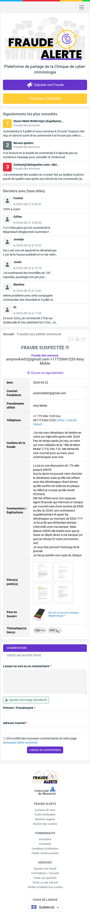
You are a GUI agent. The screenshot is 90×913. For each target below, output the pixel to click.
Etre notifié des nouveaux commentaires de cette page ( (40, 740)
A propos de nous (45, 809)
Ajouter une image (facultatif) (27, 700)
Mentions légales (45, 819)
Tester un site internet (45, 882)
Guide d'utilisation (45, 814)
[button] (84, 339)
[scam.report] (77, 339)
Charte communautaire (45, 853)
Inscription (45, 839)
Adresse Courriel (15, 723)
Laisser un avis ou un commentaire (27, 666)
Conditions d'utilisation (45, 848)
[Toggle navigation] (81, 7)
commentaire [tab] (16, 648)
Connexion (45, 843)
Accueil (8, 334)
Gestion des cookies (45, 823)
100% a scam (11, 209)
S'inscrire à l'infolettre (45, 99)
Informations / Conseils (45, 873)
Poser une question (45, 877)
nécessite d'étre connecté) (21, 742)
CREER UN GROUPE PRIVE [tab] (24, 655)
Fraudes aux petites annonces (39, 334)
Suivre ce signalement (47, 373)
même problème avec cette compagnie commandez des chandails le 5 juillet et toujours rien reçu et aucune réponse (28, 300)
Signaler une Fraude (49, 85)
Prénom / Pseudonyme (19, 707)
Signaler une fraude (45, 868)
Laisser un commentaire (45, 750)
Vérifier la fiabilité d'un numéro (45, 887)
